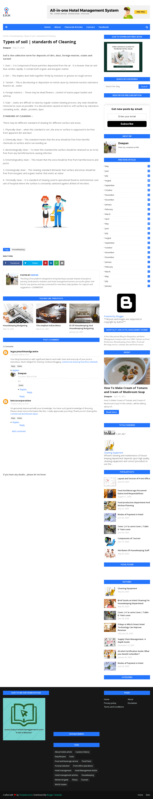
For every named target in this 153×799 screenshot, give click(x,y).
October (127, 190)
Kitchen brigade (61, 779)
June (127, 171)
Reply (13, 366)
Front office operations (83, 766)
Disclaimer (132, 703)
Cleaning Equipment (113, 452)
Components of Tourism (129, 538)
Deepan (7, 47)
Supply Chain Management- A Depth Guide (132, 640)
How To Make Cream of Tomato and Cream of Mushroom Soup (126, 390)
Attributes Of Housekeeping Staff (133, 550)
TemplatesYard (25, 795)
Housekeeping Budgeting (15, 325)
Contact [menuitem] (90, 27)
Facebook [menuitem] (104, 27)
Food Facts (86, 761)
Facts (71, 756)
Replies (15, 370)
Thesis (74, 779)
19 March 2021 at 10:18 (19, 404)
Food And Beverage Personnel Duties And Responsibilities (132, 492)
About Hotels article (63, 752)
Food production (62, 766)
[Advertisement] (76, 709)
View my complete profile (128, 147)
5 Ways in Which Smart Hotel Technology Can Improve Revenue (131, 627)
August (127, 180)
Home (5, 36)
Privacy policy (110, 703)
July (127, 176)
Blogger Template (54, 795)
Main (148, 795)
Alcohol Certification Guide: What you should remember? (133, 652)
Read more (111, 412)
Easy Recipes (60, 756)
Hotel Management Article (86, 770)
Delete (19, 366)
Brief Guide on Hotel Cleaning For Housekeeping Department (134, 602)
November (127, 195)
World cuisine (60, 784)
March (127, 214)
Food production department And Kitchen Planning (134, 504)
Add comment (19, 431)
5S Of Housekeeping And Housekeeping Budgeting (81, 327)
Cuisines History (82, 752)
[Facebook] (107, 572)
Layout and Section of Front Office (134, 478)
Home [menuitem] (47, 27)
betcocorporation (20, 400)
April (127, 219)
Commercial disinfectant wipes (24, 413)
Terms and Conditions (114, 706)
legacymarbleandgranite (24, 351)
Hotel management (63, 770)
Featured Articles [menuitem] (73, 27)
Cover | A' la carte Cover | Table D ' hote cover (133, 528)
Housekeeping (16, 36)
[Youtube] (115, 572)
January (127, 204)
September (127, 185)
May (127, 166)
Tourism (84, 779)
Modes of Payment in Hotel (130, 514)
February (127, 209)
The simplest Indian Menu (48, 325)
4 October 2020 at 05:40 (27, 376)
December (127, 200)
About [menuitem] (57, 27)
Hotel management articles (66, 775)
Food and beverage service (66, 761)
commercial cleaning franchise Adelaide (80, 362)
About (130, 699)
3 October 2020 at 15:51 (20, 354)
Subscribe (127, 123)
